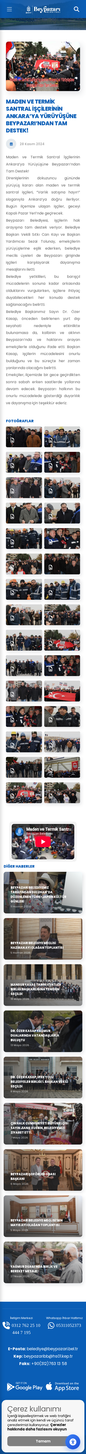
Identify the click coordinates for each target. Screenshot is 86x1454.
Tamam (43, 1441)
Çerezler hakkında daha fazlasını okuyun (37, 1427)
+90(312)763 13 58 (43, 1363)
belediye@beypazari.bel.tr (43, 1349)
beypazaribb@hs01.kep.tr (43, 1356)
